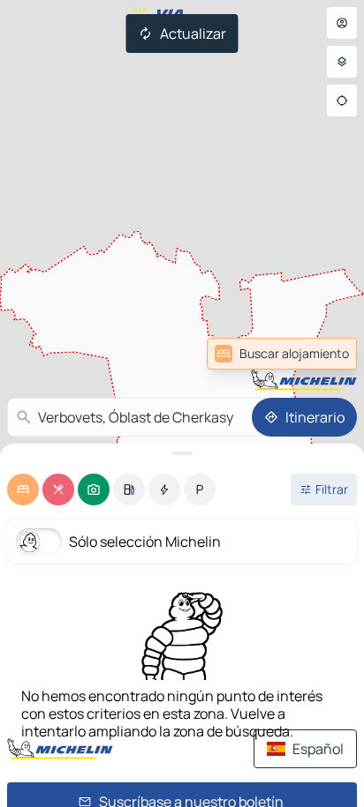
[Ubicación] (342, 100)
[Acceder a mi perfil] (342, 23)
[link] (314, 354)
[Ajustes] (342, 62)
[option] (23, 489)
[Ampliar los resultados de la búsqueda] (182, 453)
